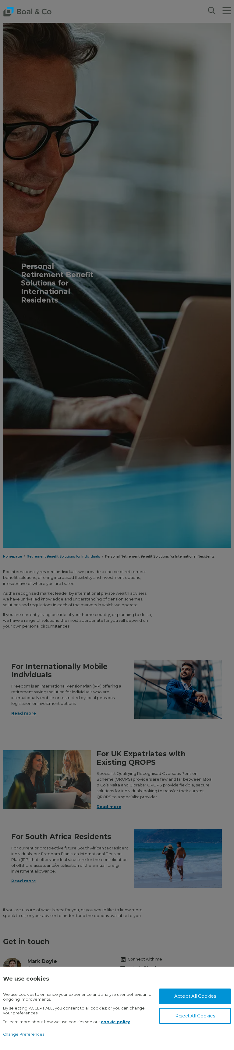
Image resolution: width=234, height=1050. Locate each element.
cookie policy (115, 1022)
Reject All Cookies (195, 1016)
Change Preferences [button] (23, 1034)
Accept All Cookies (195, 996)
